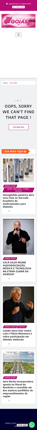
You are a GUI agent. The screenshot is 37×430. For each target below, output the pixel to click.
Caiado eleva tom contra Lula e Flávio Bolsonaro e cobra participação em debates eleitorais (17, 335)
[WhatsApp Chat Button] (32, 425)
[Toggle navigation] (18, 35)
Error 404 (13, 83)
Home (5, 83)
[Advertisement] (18, 56)
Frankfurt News (24, 423)
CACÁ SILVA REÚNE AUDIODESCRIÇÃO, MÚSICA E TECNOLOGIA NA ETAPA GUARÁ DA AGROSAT (17, 268)
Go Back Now (19, 127)
